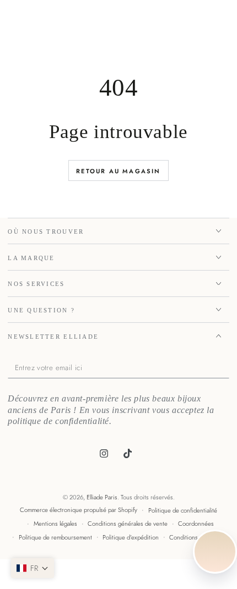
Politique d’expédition (131, 537)
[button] (32, 568)
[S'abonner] (226, 367)
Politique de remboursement (55, 537)
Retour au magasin (118, 171)
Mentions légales (55, 523)
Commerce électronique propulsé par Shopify (78, 509)
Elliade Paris (102, 497)
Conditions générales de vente (128, 523)
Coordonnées (196, 523)
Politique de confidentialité (182, 510)
